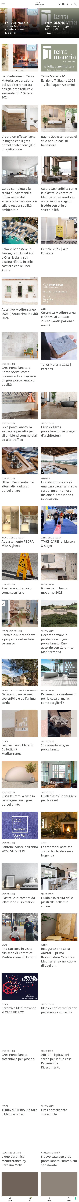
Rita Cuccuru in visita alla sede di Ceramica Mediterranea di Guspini (19, 953)
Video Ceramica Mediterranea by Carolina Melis (14, 1160)
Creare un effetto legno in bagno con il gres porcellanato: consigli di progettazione (19, 142)
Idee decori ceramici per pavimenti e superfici (59, 1010)
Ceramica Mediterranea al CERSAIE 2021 (19, 1010)
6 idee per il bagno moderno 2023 (54, 590)
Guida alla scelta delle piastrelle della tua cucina (57, 902)
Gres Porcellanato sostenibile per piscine (18, 1057)
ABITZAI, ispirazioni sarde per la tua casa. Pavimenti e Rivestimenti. (56, 1061)
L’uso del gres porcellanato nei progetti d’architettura (59, 431)
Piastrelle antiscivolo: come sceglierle (17, 590)
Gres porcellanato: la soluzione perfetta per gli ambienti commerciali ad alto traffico (20, 433)
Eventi (44, 309)
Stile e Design (8, 364)
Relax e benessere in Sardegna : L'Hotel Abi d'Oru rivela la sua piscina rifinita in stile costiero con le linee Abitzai (18, 259)
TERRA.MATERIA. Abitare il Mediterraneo (19, 1112)
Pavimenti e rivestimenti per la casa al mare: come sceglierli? (59, 698)
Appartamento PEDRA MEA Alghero (18, 543)
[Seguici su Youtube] (63, 4)
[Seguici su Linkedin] (59, 4)
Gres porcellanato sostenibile (54, 1112)
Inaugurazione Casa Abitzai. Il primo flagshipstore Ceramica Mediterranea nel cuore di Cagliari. (58, 957)
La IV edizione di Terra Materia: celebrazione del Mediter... (17, 28)
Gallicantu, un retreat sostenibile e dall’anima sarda (19, 698)
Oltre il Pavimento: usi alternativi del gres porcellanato (18, 486)
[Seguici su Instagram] (67, 4)
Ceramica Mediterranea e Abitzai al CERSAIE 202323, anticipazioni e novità (58, 318)
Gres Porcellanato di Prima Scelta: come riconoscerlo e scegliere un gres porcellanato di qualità (19, 376)
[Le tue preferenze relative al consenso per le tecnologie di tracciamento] (75, 1198)
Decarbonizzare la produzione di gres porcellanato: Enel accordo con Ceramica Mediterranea (57, 643)
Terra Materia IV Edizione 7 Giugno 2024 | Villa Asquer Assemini (58, 80)
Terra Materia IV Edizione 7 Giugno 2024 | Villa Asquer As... (59, 28)
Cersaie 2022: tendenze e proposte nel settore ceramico (18, 639)
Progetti (45, 478)
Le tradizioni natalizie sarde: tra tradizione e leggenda (57, 851)
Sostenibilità (47, 631)
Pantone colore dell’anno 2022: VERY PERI (20, 849)
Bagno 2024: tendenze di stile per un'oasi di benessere (59, 140)
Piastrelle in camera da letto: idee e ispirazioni (18, 900)
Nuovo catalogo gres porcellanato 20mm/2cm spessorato (59, 1160)
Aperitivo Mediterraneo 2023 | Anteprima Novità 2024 (20, 313)
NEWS (43, 843)
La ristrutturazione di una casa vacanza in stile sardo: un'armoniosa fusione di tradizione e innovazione (59, 490)
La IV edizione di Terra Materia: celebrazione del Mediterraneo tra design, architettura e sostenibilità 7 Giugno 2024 (18, 86)
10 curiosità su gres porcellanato (55, 747)
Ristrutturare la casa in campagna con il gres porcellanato (18, 800)
